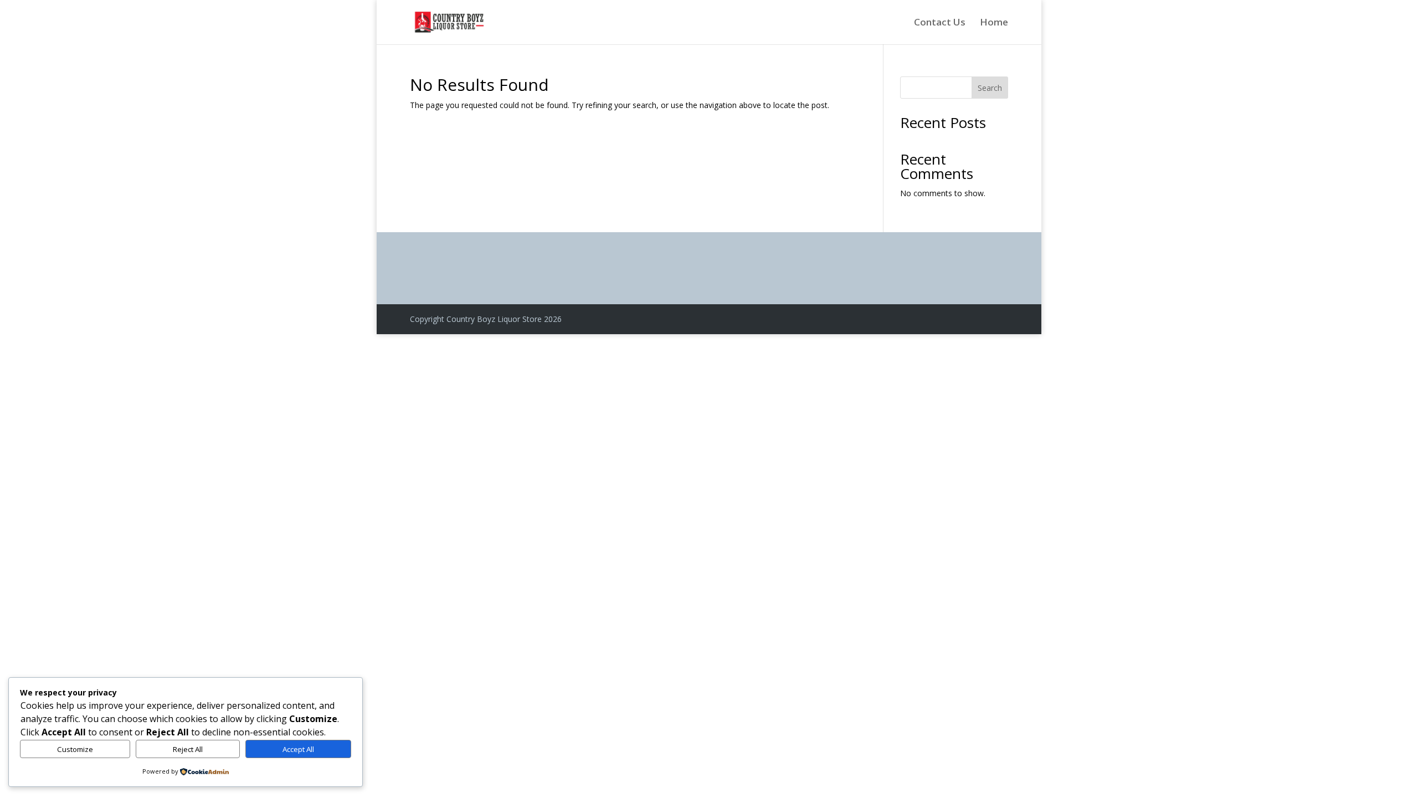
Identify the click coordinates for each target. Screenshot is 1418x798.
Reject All (188, 749)
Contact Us (939, 23)
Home (994, 23)
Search (990, 88)
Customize (75, 749)
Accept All (298, 749)
